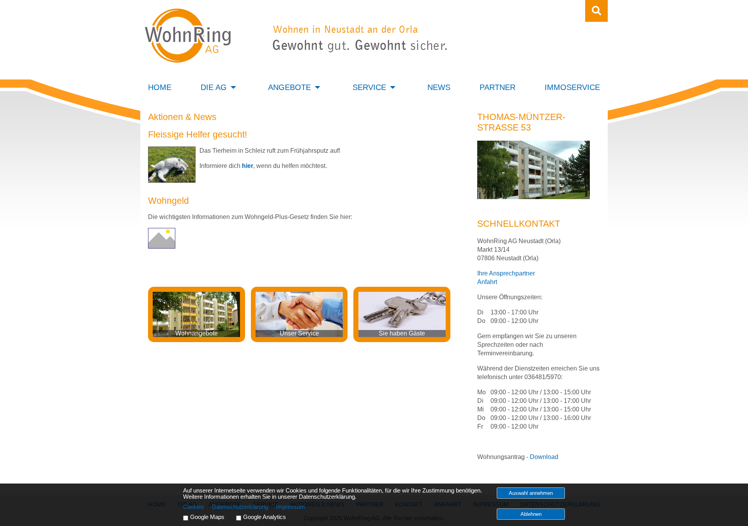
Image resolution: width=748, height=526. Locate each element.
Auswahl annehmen (531, 493)
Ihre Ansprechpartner (506, 273)
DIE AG (214, 87)
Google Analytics (264, 517)
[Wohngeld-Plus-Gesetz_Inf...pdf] (161, 246)
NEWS (438, 87)
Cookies (193, 507)
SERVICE (369, 87)
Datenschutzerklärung (240, 507)
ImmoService (572, 87)
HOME (159, 87)
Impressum (290, 507)
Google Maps (207, 517)
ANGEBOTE (289, 87)
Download (544, 457)
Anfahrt (487, 282)
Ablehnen (531, 514)
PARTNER (497, 87)
